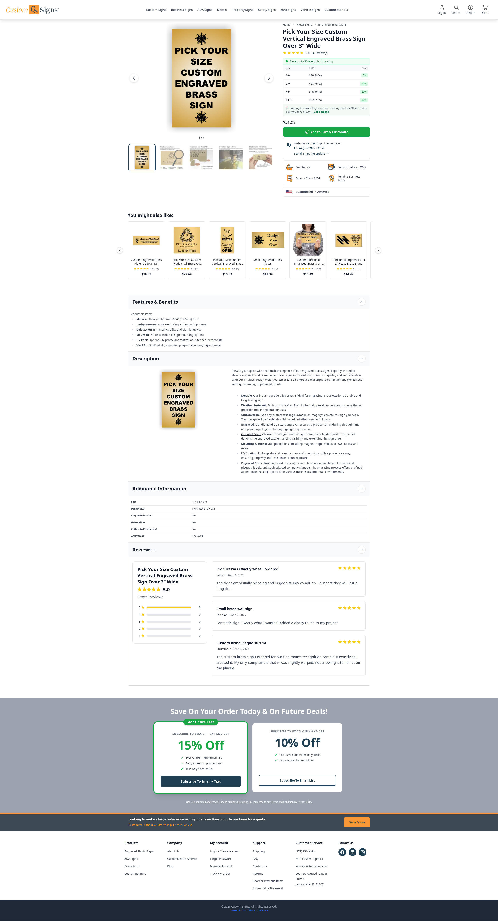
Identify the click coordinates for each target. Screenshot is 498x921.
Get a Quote (357, 822)
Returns (258, 873)
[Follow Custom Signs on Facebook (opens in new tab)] (342, 852)
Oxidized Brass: (251, 434)
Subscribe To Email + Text (201, 781)
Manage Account (221, 866)
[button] (134, 78)
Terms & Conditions (243, 910)
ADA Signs (204, 10)
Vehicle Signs (310, 10)
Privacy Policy (305, 802)
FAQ (255, 859)
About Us (173, 851)
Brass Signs (132, 866)
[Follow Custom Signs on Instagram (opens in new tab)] (362, 852)
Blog (170, 866)
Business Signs (182, 10)
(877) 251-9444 (305, 851)
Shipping (259, 851)
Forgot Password (221, 859)
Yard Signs (288, 10)
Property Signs (242, 10)
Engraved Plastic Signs (139, 851)
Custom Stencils (336, 10)
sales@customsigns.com (312, 866)
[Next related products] (378, 250)
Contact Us (260, 866)
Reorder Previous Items (268, 881)
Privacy (263, 910)
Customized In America (182, 859)
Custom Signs (156, 10)
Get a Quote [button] (321, 112)
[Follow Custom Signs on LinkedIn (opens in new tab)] (352, 852)
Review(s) (320, 53)
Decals (222, 10)
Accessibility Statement (268, 888)
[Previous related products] (120, 250)
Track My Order (220, 873)
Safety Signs (267, 10)
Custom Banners (135, 873)
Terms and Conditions (283, 802)
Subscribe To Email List (297, 780)
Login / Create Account (225, 851)
